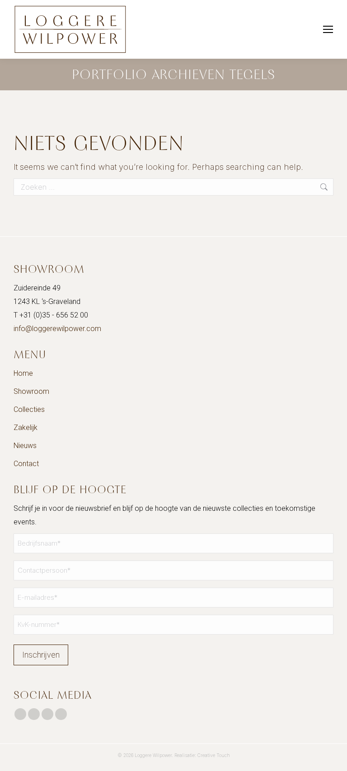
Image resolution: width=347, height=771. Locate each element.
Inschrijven (41, 654)
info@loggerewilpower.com (57, 328)
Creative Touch (213, 755)
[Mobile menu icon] (328, 29)
